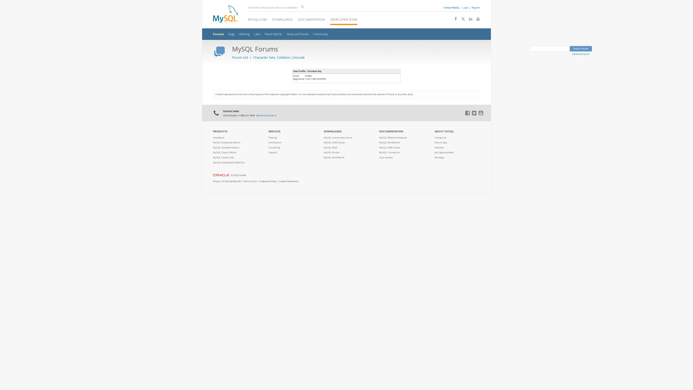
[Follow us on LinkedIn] (469, 20)
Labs (257, 34)
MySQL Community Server (338, 137)
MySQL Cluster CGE (223, 157)
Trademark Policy (267, 181)
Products (220, 131)
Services (274, 131)
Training (272, 137)
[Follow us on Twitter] (474, 114)
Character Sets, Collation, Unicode (279, 57)
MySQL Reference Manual (393, 137)
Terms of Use (250, 181)
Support (272, 152)
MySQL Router (331, 152)
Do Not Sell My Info (231, 181)
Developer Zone (343, 19)
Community (320, 34)
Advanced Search (581, 54)
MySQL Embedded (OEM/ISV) (229, 162)
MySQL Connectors (389, 152)
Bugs (231, 34)
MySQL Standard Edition (226, 147)
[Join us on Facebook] (454, 20)
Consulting (274, 147)
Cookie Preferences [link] (288, 181)
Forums (218, 34)
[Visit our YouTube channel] (476, 20)
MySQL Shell (330, 147)
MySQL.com (257, 19)
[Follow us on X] (462, 20)
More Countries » (266, 115)
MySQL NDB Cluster (334, 142)
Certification (275, 142)
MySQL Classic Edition (224, 152)
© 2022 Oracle (238, 175)
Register (476, 7)
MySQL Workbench (334, 157)
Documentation (311, 19)
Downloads (282, 19)
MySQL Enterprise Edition (226, 142)
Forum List (240, 57)
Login (465, 7)
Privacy (216, 181)
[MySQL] (225, 15)
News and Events (298, 34)
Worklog (244, 34)
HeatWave (218, 137)
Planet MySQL (273, 34)
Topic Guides (386, 157)
